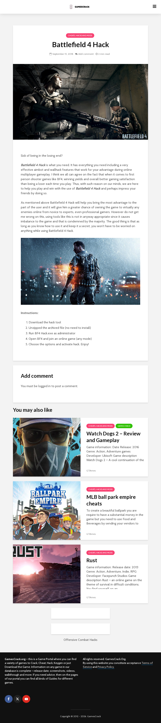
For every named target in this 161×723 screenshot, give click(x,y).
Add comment (86, 53)
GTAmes (91, 470)
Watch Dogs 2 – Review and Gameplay (113, 436)
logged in (44, 386)
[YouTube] (26, 699)
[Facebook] (9, 699)
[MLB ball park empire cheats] (46, 510)
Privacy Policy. (106, 667)
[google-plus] (35, 699)
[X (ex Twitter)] (17, 699)
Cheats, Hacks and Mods (80, 35)
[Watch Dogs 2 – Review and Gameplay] (46, 447)
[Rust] (46, 574)
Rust (91, 560)
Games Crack (124, 426)
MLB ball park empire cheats (111, 500)
